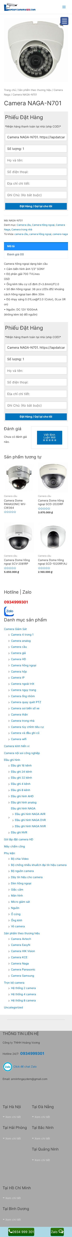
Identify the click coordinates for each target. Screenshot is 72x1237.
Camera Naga (20, 963)
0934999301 (16, 602)
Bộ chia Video (20, 858)
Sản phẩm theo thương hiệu (34, 90)
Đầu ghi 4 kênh (20, 783)
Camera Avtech (21, 938)
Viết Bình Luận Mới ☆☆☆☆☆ (50, 437)
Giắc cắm (17, 889)
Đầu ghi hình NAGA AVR (30, 814)
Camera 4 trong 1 (22, 634)
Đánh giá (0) (15, 254)
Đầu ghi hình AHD (22, 796)
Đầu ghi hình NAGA (23, 808)
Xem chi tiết (13, 1117)
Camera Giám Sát (15, 629)
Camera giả (18, 653)
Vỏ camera (18, 926)
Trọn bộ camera (14, 982)
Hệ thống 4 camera (23, 994)
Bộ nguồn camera (22, 871)
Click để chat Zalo (25, 1066)
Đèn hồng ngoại (21, 883)
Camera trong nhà (21, 229)
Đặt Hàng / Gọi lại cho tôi (36, 206)
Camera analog (21, 640)
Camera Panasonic (23, 969)
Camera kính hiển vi (16, 746)
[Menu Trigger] (64, 21)
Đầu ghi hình (12, 759)
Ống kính (16, 920)
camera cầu (21, 234)
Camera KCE (19, 957)
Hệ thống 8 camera (23, 1000)
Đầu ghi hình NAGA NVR (30, 826)
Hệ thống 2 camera (23, 988)
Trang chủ (10, 90)
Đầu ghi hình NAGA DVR (30, 820)
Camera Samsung (22, 975)
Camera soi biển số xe (25, 708)
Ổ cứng (15, 914)
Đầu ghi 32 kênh (21, 777)
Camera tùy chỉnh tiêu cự (27, 726)
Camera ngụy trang (23, 690)
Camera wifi (18, 739)
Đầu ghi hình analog (23, 802)
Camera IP (18, 677)
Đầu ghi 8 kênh (20, 790)
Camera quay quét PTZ (26, 702)
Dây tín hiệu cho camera (27, 877)
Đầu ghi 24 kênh (21, 771)
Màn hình (17, 895)
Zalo (55, 1232)
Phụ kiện (9, 853)
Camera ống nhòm (23, 696)
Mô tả (11, 246)
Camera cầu (24, 224)
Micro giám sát (20, 901)
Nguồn (15, 908)
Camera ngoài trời (22, 683)
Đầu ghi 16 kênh (21, 765)
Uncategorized (13, 1007)
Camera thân (19, 714)
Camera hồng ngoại (43, 224)
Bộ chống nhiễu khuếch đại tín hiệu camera (39, 865)
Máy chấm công (14, 846)
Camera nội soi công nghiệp (22, 753)
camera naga (60, 234)
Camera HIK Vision (23, 951)
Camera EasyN (20, 944)
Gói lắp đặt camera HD (18, 839)
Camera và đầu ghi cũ (25, 732)
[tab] (36, 246)
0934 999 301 (23, 1232)
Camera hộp (19, 671)
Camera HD (18, 659)
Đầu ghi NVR (19, 832)
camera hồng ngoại (40, 234)
